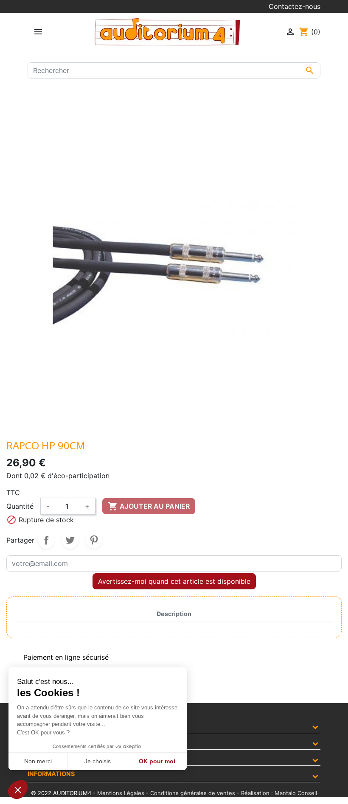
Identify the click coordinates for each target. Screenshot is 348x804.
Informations (51, 773)
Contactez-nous (294, 6)
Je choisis (97, 761)
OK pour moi (157, 761)
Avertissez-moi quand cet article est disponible (174, 581)
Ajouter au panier (149, 506)
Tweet (70, 540)
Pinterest (93, 540)
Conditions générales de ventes (192, 793)
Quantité (20, 506)
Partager (46, 540)
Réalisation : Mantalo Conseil (279, 793)
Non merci (38, 761)
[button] (18, 789)
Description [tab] (174, 613)
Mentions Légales (120, 793)
